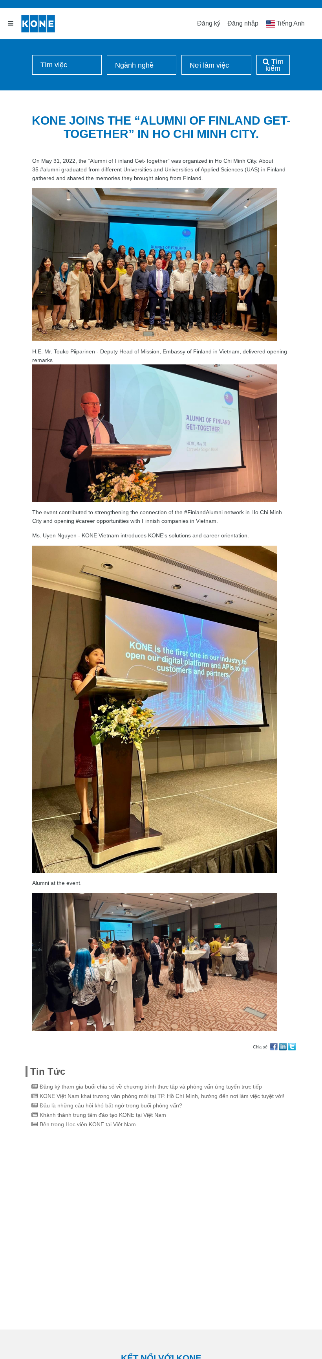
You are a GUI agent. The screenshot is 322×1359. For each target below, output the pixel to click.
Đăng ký (208, 23)
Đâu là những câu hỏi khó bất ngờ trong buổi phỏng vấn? (111, 1105)
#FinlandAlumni (203, 512)
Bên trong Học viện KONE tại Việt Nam (88, 1124)
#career (85, 521)
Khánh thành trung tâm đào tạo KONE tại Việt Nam (103, 1115)
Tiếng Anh (290, 23)
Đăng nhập (242, 23)
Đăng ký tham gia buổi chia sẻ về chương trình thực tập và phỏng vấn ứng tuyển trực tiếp (151, 1086)
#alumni (50, 169)
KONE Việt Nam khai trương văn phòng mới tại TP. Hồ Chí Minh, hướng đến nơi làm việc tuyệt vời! (162, 1096)
